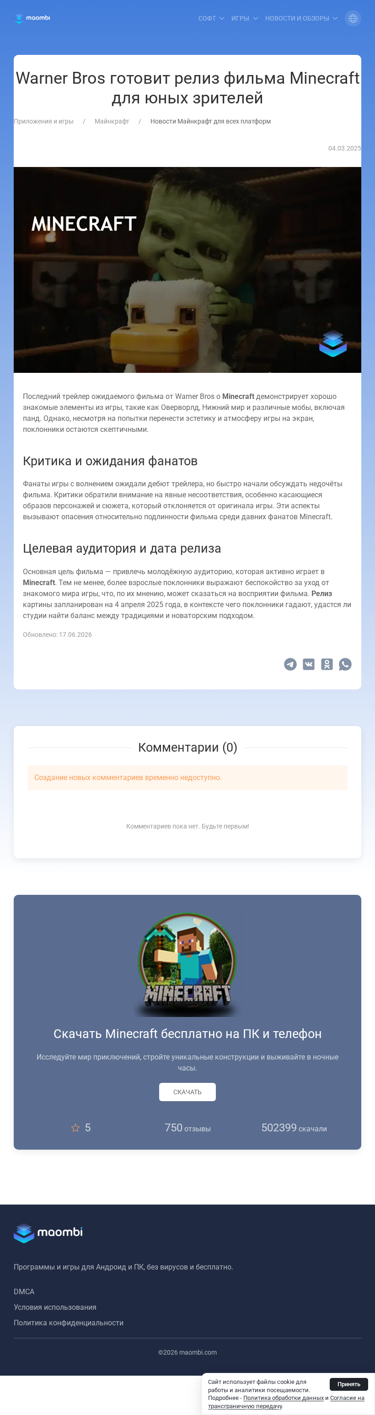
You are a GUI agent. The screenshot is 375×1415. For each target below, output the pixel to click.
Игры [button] (240, 18)
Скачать (187, 1092)
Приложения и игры (44, 121)
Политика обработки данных (283, 1397)
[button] (353, 18)
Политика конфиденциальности (68, 1322)
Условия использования (55, 1307)
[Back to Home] (32, 18)
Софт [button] (207, 18)
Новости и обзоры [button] (297, 18)
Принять (349, 1384)
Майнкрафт (112, 121)
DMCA (24, 1291)
